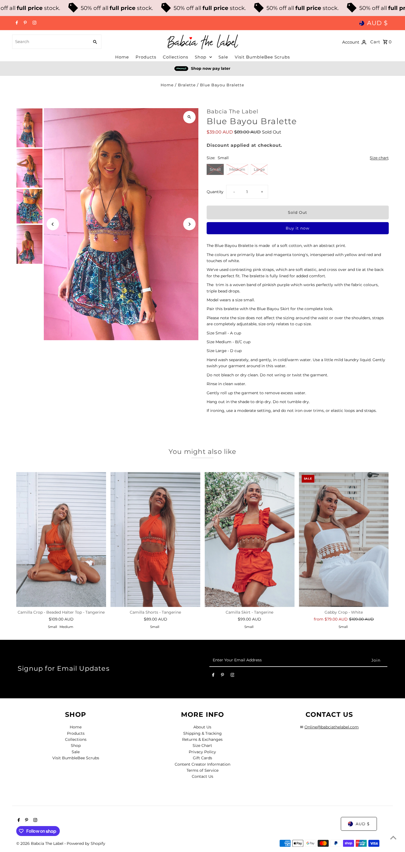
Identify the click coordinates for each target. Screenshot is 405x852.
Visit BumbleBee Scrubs (262, 57)
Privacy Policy (202, 751)
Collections (175, 57)
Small (215, 169)
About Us (202, 727)
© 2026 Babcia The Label (40, 843)
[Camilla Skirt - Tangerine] (250, 539)
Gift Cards (202, 757)
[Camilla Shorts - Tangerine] (155, 539)
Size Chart (202, 745)
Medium (237, 169)
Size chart (379, 158)
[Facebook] (16, 23)
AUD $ (377, 23)
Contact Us (202, 776)
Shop (200, 57)
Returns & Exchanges (202, 739)
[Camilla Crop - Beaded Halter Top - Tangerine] (61, 539)
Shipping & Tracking (202, 733)
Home (122, 57)
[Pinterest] (24, 23)
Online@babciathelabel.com (331, 727)
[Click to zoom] (189, 117)
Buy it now (297, 228)
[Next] (189, 224)
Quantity (215, 191)
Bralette (187, 84)
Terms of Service (202, 770)
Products (146, 57)
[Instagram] (33, 23)
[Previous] (53, 224)
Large (259, 169)
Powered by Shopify (86, 843)
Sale (223, 57)
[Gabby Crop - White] (344, 539)
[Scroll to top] (393, 837)
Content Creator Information (202, 764)
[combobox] (50, 42)
